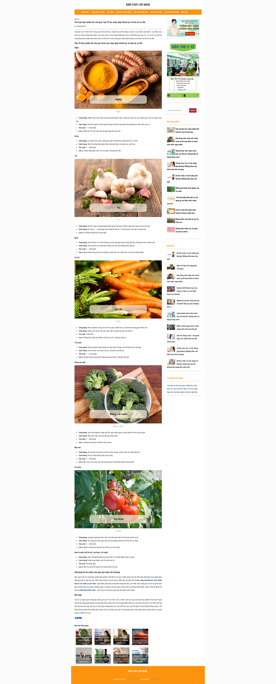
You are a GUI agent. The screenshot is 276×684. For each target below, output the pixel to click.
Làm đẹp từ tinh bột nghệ (176, 385)
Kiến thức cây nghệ (138, 4)
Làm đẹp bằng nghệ (172, 12)
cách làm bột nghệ (180, 389)
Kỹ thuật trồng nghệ (124, 12)
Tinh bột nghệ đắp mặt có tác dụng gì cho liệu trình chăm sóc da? (182, 200)
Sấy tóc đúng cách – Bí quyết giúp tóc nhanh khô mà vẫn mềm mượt (183, 338)
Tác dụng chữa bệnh (141, 12)
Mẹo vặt (184, 12)
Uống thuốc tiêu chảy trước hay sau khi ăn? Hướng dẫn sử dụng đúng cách (182, 154)
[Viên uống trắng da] (183, 28)
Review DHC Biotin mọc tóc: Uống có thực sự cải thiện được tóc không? (182, 291)
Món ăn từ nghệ (156, 12)
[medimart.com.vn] (183, 70)
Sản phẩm (110, 12)
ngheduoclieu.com (156, 679)
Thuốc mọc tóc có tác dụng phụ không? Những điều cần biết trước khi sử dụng (182, 166)
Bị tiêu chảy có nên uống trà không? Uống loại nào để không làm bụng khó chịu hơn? (182, 364)
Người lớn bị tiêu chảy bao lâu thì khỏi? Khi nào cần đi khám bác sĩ (183, 303)
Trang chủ (84, 12)
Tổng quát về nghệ (97, 12)
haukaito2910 (81, 26)
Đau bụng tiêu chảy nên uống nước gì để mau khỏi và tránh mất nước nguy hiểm (182, 141)
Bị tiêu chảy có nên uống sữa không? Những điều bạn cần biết (182, 179)
